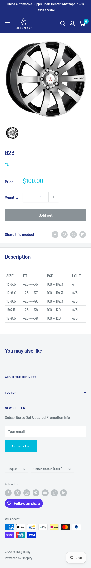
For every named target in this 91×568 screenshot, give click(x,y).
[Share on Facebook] (55, 234)
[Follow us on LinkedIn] (63, 492)
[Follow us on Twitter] (17, 492)
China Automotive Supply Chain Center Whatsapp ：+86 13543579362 (45, 7)
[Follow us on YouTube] (45, 492)
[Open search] (63, 23)
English (12, 469)
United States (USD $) (48, 469)
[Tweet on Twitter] (73, 234)
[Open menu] (7, 24)
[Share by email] (82, 234)
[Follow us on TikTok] (54, 492)
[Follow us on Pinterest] (36, 492)
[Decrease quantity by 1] (28, 197)
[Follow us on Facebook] (8, 492)
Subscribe (21, 446)
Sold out (46, 215)
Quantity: (12, 197)
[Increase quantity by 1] (54, 197)
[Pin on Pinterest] (64, 234)
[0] (82, 23)
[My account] (72, 23)
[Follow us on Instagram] (26, 492)
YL (7, 164)
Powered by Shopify (18, 558)
